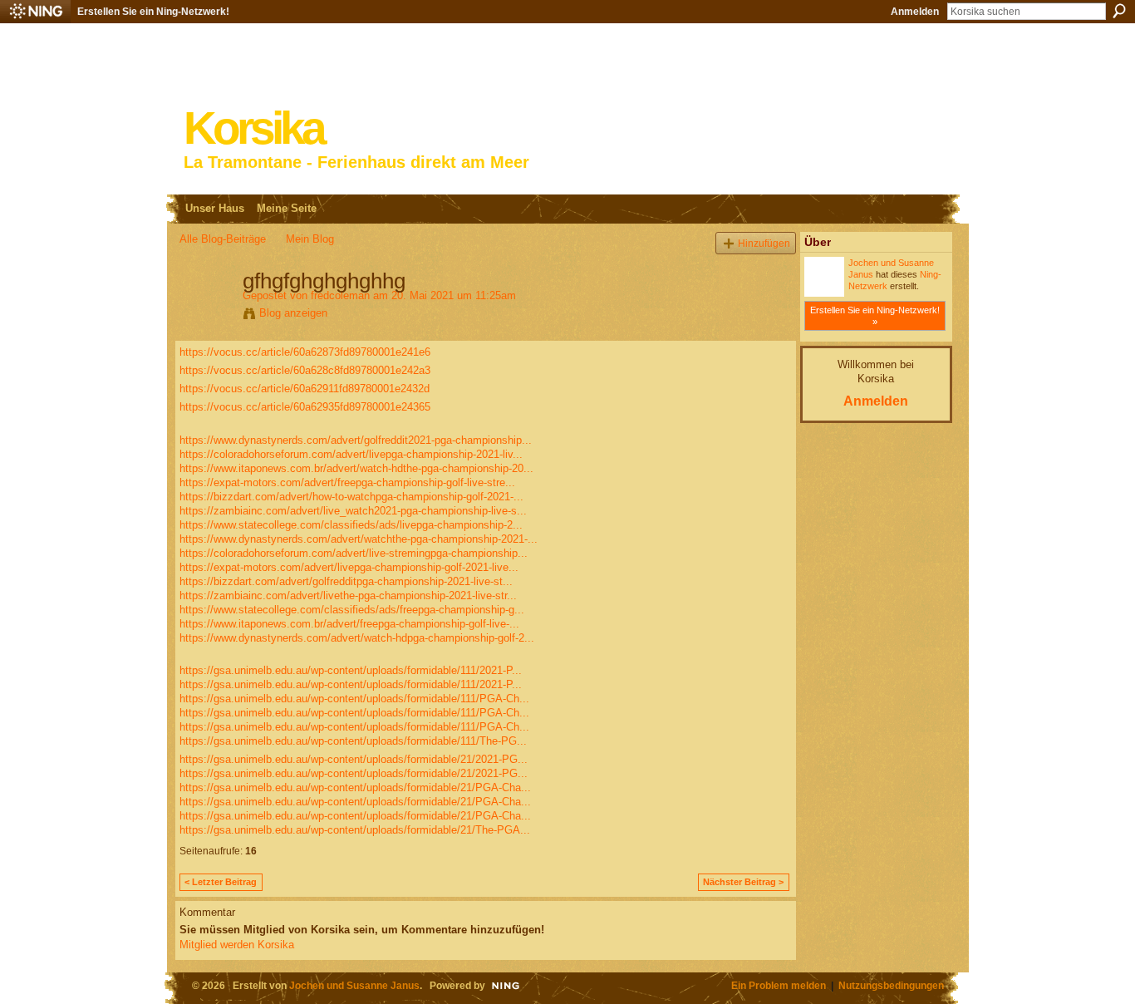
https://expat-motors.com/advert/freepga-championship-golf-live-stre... (347, 482)
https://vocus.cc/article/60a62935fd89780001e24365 (304, 407)
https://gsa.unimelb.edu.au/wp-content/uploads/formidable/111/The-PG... (353, 741)
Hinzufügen (764, 243)
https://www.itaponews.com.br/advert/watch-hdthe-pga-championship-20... (356, 468)
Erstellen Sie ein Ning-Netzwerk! (153, 11)
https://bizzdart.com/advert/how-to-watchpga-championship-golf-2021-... (351, 496)
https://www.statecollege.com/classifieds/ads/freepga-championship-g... (351, 609)
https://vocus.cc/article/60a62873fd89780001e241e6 (304, 352)
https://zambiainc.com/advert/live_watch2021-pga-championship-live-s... (353, 510)
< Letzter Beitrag (220, 882)
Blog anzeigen (293, 313)
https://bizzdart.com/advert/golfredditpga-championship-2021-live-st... (346, 581)
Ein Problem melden (778, 985)
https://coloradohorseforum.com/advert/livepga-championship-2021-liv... (351, 454)
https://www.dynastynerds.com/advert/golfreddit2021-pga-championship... (355, 440)
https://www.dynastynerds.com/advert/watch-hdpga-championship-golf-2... (356, 638)
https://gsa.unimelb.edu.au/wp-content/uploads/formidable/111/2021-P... (350, 670)
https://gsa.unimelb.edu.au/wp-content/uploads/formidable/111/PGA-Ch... (354, 698)
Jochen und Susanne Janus (354, 985)
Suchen (1119, 10)
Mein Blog (310, 239)
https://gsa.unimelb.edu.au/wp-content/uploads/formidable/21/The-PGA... (354, 830)
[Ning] (35, 11)
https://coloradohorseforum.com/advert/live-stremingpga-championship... (353, 553)
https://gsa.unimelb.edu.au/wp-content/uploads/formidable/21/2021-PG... (353, 759)
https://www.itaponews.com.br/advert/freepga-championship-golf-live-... (349, 624)
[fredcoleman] (206, 316)
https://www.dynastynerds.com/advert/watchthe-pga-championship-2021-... (358, 539)
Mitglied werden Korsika (236, 944)
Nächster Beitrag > (743, 882)
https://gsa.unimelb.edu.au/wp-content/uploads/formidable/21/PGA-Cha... (355, 787)
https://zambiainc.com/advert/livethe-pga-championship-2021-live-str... (348, 595)
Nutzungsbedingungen (891, 985)
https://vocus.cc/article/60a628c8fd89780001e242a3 (304, 370)
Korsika (253, 128)
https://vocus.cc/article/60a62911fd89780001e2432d (304, 388)
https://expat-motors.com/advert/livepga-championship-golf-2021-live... (348, 567)
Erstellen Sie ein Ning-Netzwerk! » (875, 316)
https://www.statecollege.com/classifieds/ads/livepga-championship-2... (351, 525)
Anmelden (915, 11)
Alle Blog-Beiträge (222, 239)
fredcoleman (340, 295)
